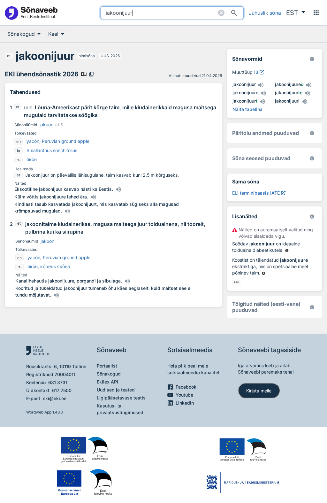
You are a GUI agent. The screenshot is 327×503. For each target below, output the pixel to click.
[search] (172, 12)
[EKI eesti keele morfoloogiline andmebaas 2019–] (312, 59)
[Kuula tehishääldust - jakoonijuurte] (307, 93)
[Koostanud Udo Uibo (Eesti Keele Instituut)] (312, 133)
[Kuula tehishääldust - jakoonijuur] (261, 85)
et (9, 55)
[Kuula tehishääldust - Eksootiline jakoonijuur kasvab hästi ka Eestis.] (118, 189)
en (18, 141)
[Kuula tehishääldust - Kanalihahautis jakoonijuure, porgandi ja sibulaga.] (127, 281)
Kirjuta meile (258, 390)
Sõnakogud (109, 373)
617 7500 (62, 390)
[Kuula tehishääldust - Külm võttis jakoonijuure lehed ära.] (93, 197)
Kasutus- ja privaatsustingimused (120, 409)
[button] (295, 13)
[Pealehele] (31, 12)
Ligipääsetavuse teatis (121, 397)
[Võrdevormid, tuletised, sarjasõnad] (312, 158)
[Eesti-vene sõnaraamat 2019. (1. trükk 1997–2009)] (312, 307)
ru (18, 159)
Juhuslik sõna (265, 13)
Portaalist (107, 365)
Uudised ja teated (116, 389)
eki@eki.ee (54, 398)
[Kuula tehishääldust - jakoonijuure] (263, 93)
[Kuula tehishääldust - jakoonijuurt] (262, 101)
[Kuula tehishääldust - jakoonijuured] (309, 85)
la (18, 150)
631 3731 (57, 382)
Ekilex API (107, 381)
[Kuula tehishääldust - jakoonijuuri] (304, 101)
